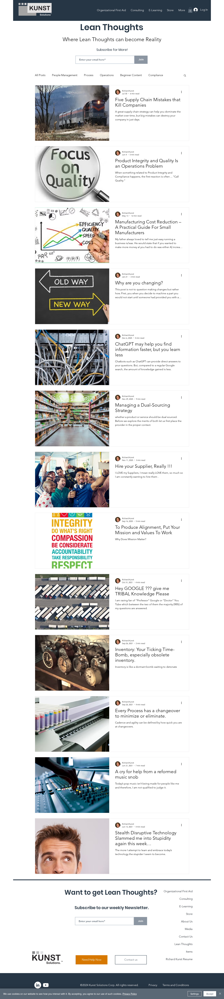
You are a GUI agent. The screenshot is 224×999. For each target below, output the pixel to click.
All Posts (40, 75)
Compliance (155, 75)
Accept (209, 993)
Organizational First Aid (178, 891)
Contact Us (186, 936)
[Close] (220, 993)
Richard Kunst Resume (179, 959)
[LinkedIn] (37, 985)
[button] (190, 10)
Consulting (186, 898)
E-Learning (186, 906)
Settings (194, 993)
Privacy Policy (129, 993)
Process (88, 75)
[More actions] (182, 92)
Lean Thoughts (183, 944)
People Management (64, 75)
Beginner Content (131, 75)
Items (189, 951)
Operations (107, 75)
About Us (187, 921)
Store (189, 914)
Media (189, 929)
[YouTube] (45, 985)
